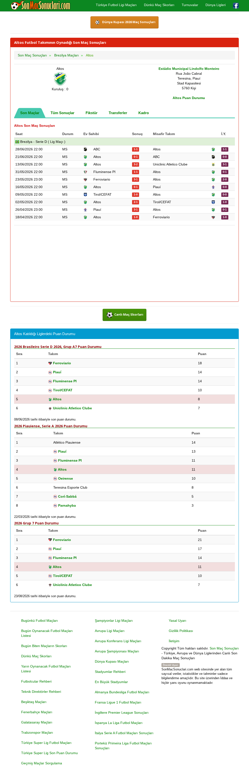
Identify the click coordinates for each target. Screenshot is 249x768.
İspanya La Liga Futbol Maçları (118, 723)
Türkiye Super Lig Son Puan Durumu (49, 753)
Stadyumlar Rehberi (110, 672)
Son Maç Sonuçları (224, 648)
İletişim (174, 641)
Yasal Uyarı (177, 620)
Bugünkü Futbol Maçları (39, 620)
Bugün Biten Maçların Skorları (44, 646)
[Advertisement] (124, 264)
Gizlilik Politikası (181, 631)
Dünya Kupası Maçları (112, 661)
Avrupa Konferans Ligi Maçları (118, 641)
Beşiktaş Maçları (33, 702)
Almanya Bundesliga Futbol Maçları (122, 692)
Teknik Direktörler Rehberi (41, 692)
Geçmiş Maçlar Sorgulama (41, 763)
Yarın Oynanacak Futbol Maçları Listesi (46, 668)
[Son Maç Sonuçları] (40, 5)
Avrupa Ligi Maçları (109, 631)
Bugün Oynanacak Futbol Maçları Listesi (47, 633)
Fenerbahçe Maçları (36, 712)
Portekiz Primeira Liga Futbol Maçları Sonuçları (123, 745)
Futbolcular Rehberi (36, 681)
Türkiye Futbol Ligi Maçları (116, 5)
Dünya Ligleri (215, 5)
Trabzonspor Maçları (37, 732)
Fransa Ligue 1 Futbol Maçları (118, 702)
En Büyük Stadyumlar (111, 682)
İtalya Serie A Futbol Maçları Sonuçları (124, 733)
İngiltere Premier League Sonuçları (122, 712)
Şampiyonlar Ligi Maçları (114, 620)
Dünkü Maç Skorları (159, 5)
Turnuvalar (190, 5)
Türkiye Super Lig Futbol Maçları (46, 743)
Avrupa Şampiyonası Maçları (117, 651)
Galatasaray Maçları (36, 722)
